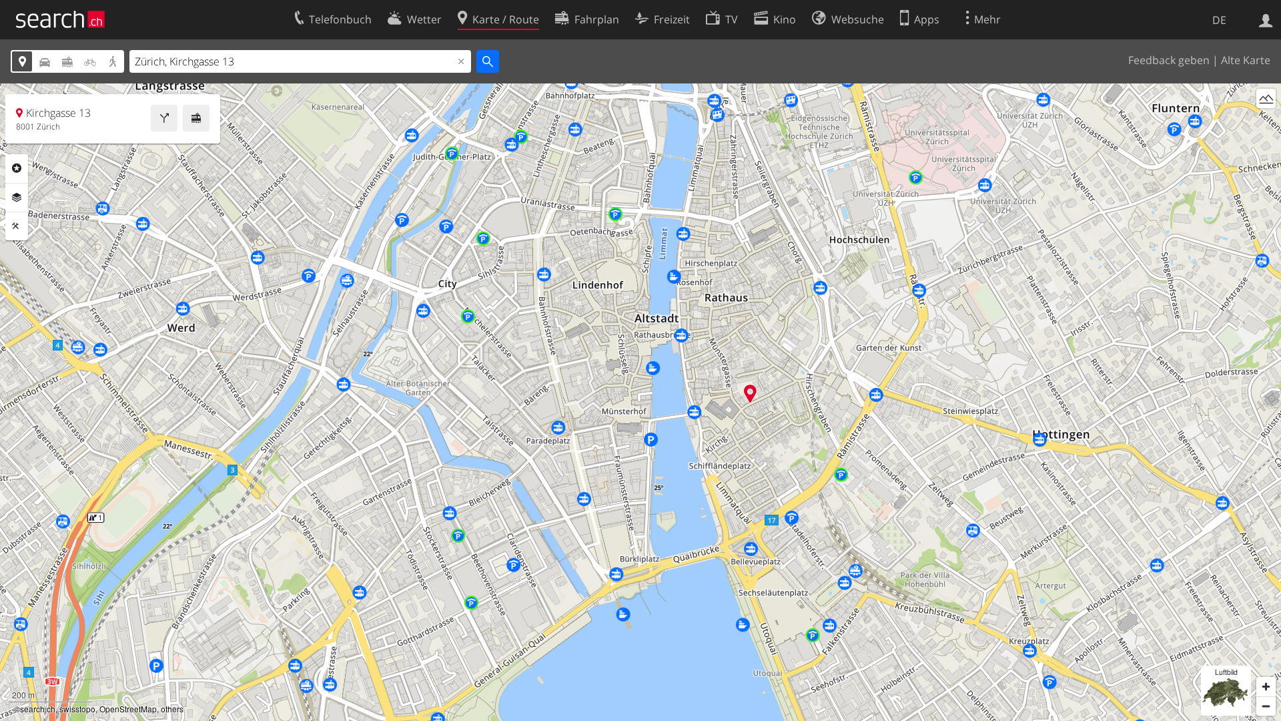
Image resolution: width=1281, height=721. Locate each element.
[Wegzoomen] (1266, 706)
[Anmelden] (1266, 19)
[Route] (164, 118)
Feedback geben (1169, 60)
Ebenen (16, 198)
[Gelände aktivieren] (1266, 98)
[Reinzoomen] (1266, 686)
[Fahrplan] (196, 118)
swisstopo (77, 708)
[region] (640, 402)
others (172, 708)
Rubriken (16, 168)
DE (1219, 20)
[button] (750, 394)
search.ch (37, 708)
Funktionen (16, 226)
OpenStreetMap (128, 708)
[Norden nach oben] (1266, 123)
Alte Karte (1245, 60)
